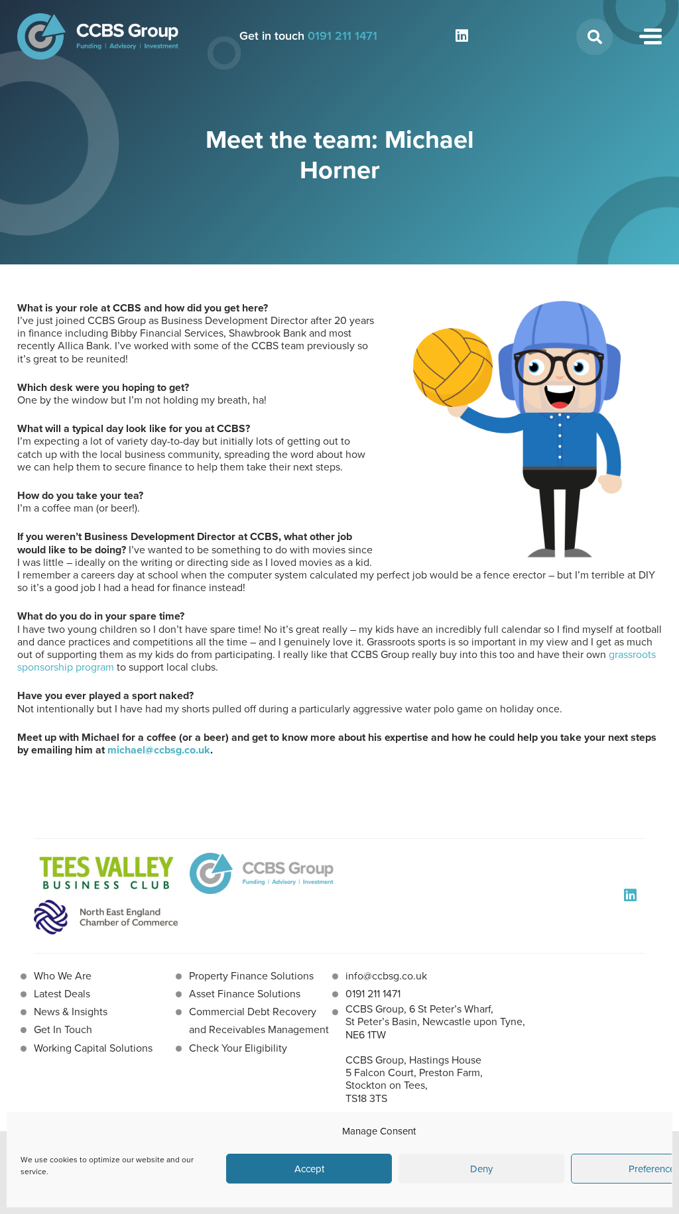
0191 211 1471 (342, 35)
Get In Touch (63, 1029)
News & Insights (70, 1011)
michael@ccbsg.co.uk (158, 749)
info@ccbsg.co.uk (386, 975)
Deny (481, 1169)
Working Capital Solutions (93, 1048)
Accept (309, 1169)
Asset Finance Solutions (244, 993)
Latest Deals (62, 993)
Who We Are (63, 975)
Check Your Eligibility (238, 1048)
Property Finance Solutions (251, 975)
